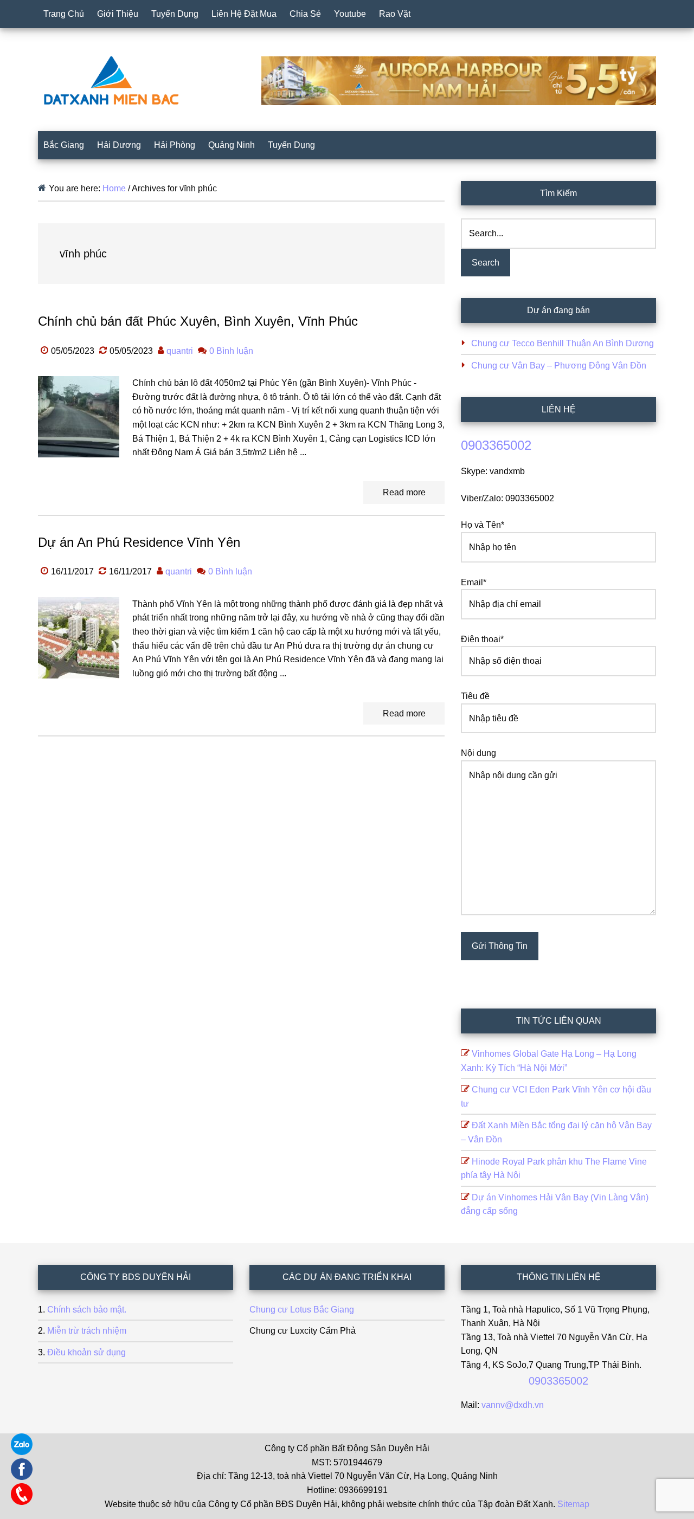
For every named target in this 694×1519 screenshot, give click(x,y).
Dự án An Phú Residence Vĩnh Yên (139, 542)
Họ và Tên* (482, 524)
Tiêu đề (475, 696)
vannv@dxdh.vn (512, 1405)
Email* (473, 582)
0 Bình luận (231, 350)
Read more (404, 492)
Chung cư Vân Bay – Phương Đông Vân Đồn (558, 365)
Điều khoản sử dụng (86, 1352)
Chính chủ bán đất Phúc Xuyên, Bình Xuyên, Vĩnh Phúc (198, 321)
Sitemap (573, 1504)
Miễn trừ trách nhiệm (86, 1330)
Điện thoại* (482, 639)
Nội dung (478, 753)
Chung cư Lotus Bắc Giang (301, 1309)
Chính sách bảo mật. (86, 1309)
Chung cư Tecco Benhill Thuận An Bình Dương (562, 343)
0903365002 (496, 445)
